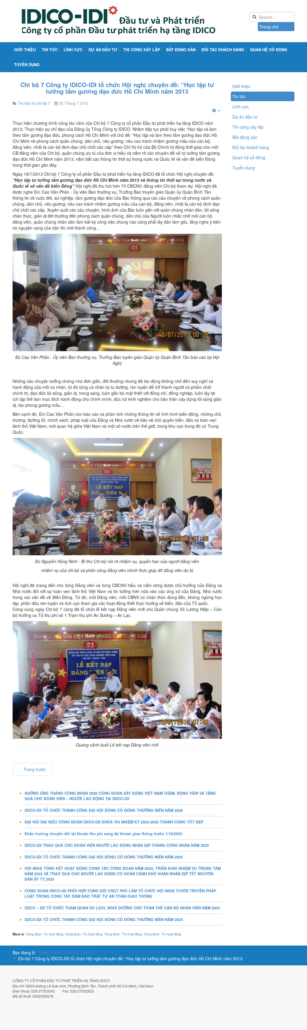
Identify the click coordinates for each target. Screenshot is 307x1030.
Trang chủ (269, 27)
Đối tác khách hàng (222, 49)
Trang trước (34, 769)
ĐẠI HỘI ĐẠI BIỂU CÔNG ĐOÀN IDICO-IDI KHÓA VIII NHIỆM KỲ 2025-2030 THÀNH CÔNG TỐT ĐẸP (114, 822)
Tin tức (50, 49)
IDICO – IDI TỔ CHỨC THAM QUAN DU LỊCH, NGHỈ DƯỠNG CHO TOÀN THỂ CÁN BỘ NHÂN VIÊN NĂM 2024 (122, 908)
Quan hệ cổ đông (268, 49)
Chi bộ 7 (89, 952)
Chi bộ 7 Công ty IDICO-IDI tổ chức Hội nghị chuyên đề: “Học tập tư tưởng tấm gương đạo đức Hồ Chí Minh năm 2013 (117, 87)
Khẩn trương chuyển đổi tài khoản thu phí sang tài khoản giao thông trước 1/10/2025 (103, 833)
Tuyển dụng (27, 64)
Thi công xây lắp (141, 49)
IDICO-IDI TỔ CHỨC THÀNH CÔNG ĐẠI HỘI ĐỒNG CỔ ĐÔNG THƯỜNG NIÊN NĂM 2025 (104, 857)
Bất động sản (180, 49)
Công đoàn (34, 934)
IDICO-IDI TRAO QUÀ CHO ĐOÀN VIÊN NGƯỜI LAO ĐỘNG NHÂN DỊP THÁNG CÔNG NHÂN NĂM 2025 (117, 845)
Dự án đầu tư (102, 49)
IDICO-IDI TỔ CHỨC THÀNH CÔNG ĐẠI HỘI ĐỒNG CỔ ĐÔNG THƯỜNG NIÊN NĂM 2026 (104, 810)
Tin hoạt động (53, 934)
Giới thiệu (25, 49)
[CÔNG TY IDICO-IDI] (132, 21)
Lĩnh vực (73, 49)
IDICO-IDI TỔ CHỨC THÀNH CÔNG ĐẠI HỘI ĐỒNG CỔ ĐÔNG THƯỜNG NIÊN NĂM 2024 (104, 919)
